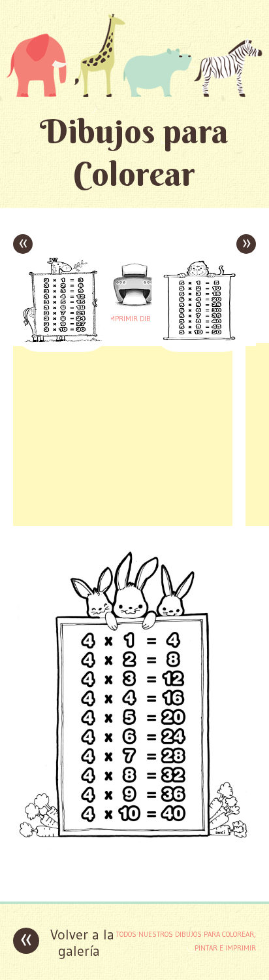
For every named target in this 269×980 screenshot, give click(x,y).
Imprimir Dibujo (134, 318)
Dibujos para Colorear (134, 152)
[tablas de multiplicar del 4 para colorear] (134, 881)
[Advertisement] (122, 434)
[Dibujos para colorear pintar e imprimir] (134, 55)
